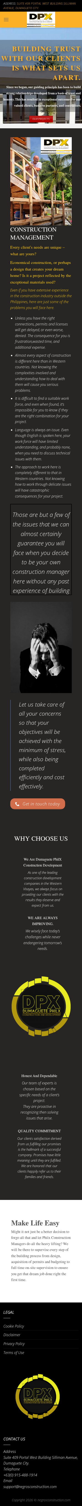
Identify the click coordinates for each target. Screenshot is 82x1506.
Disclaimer (11, 1334)
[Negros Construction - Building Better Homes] (41, 20)
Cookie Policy (13, 1326)
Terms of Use (13, 1352)
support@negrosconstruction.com (30, 1486)
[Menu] (6, 19)
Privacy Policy (14, 1343)
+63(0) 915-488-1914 (20, 1475)
